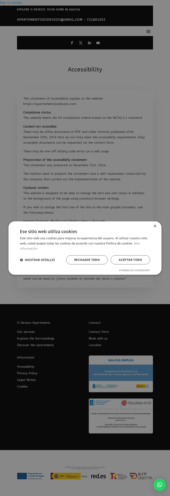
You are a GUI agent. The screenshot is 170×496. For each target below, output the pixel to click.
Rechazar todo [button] (87, 260)
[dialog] (85, 248)
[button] (37, 260)
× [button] (154, 226)
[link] (159, 485)
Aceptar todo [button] (130, 260)
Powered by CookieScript (134, 270)
